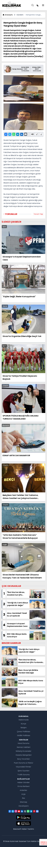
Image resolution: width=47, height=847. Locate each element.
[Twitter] (9, 134)
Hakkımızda (24, 720)
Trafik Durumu (23, 774)
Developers (24, 806)
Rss (23, 798)
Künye (23, 723)
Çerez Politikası (23, 731)
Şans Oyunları (23, 770)
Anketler (23, 790)
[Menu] (32, 5)
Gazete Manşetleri (23, 755)
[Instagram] (16, 811)
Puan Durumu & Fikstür (23, 763)
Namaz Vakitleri (23, 747)
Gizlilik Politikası (23, 735)
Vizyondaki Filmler (23, 767)
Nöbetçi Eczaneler (23, 751)
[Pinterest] (34, 811)
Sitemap (23, 802)
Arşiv (23, 794)
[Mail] (25, 134)
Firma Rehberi (23, 786)
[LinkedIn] (21, 134)
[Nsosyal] (37, 811)
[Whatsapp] (13, 134)
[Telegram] (17, 134)
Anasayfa (9, 15)
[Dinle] (32, 134)
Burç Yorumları (23, 759)
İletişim (24, 727)
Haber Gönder (23, 782)
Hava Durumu (23, 743)
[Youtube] (19, 811)
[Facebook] (5, 134)
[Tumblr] (25, 811)
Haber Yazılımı (28, 829)
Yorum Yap (38, 214)
